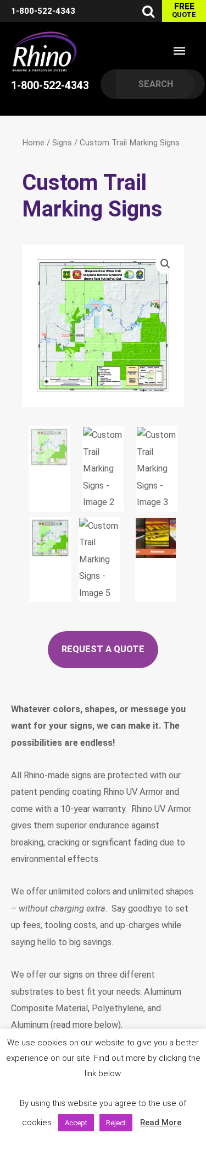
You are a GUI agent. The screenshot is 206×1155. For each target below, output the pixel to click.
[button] (165, 264)
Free (184, 10)
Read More (160, 1122)
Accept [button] (76, 1123)
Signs (62, 143)
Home (33, 143)
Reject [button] (116, 1123)
